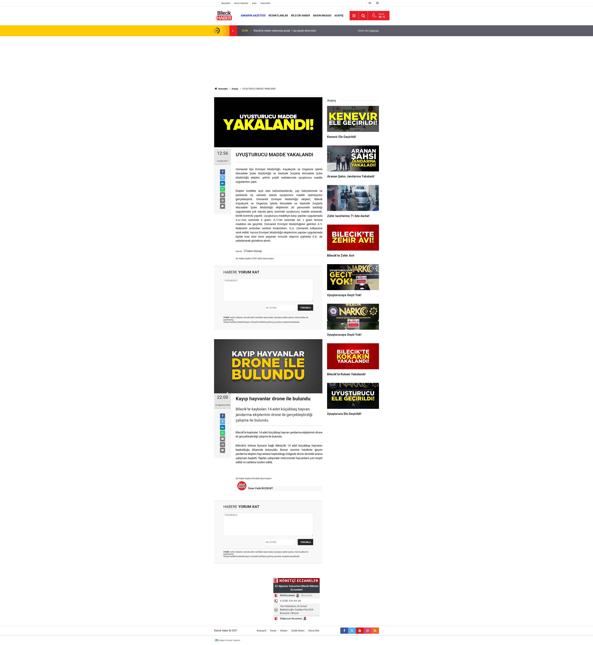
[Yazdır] (222, 200)
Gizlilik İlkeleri (297, 630)
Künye (273, 630)
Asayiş (338, 15)
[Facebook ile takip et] (344, 631)
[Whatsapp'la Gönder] (222, 189)
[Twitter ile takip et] (352, 631)
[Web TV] (370, 3)
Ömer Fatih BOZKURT (260, 488)
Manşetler (225, 3)
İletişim (283, 630)
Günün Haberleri (241, 3)
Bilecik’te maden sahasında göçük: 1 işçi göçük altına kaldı (285, 30)
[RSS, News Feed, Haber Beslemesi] (375, 631)
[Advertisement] (296, 59)
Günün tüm (368, 30)
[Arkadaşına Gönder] (222, 194)
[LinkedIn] (222, 183)
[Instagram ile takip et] (367, 631)
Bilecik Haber (300, 15)
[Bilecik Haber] (224, 15)
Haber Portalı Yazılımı (229, 640)
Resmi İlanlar (278, 15)
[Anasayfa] (215, 3)
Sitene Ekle (265, 3)
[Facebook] (222, 171)
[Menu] (354, 16)
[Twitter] (222, 177)
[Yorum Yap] (222, 206)
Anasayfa (223, 88)
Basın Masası (322, 15)
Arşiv (254, 3)
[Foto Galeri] (377, 3)
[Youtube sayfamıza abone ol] (360, 631)
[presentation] (225, 31)
